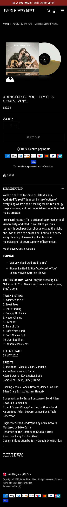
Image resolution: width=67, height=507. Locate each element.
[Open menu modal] (62, 10)
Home (6, 23)
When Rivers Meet (28, 479)
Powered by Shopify (12, 486)
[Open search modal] (48, 10)
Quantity (8, 118)
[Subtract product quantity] (6, 125)
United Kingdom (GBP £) (18, 474)
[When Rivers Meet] (19, 10)
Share (10, 175)
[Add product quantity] (16, 125)
